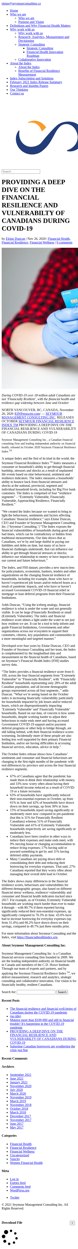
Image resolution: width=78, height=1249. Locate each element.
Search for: (9, 992)
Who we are (18, 14)
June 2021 (17, 1078)
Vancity (15, 1159)
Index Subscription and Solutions (31, 78)
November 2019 (20, 1097)
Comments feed (20, 1186)
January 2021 (19, 1082)
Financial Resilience (15, 242)
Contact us (17, 93)
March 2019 (18, 1101)
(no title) (15, 1016)
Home (14, 10)
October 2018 (19, 1108)
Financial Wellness (42, 242)
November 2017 (20, 1120)
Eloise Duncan (15, 238)
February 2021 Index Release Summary (36, 82)
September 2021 (20, 1075)
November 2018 (20, 1105)
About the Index (20, 63)
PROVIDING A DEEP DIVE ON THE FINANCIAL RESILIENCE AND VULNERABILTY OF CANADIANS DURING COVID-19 (43, 1036)
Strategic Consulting (31, 44)
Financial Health (59, 238)
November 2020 (20, 1086)
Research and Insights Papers (29, 86)
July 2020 (16, 1090)
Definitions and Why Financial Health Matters (40, 25)
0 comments (64, 242)
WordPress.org (19, 1190)
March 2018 (18, 1112)
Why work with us (22, 29)
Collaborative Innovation (34, 59)
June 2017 (17, 1123)
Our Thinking (19, 89)
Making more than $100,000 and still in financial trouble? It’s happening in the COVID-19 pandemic (42, 1023)
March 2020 (18, 1093)
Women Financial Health (26, 1163)
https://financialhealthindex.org (37, 937)
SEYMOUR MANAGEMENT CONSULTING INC (32, 415)
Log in (14, 1179)
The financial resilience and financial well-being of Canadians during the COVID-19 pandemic (43, 1010)
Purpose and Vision (31, 22)
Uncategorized (19, 1155)
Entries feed (18, 1183)
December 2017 (20, 1116)
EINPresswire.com (27, 413)
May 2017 (17, 1127)
